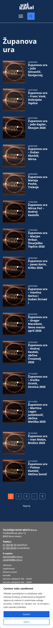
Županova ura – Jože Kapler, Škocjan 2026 (37, 124)
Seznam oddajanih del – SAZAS (17, 579)
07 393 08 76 (9, 545)
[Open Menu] (21, 16)
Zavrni (27, 621)
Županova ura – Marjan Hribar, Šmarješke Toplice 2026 (37, 239)
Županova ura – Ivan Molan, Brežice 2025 (37, 439)
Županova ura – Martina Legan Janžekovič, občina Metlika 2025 (37, 413)
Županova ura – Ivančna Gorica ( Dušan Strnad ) (37, 295)
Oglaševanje (9, 569)
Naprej (26, 505)
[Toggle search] (31, 16)
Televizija (7, 565)
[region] (26, 606)
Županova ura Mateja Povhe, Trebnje (37, 182)
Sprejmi (26, 614)
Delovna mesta (10, 572)
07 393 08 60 (9, 548)
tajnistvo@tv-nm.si (12, 556)
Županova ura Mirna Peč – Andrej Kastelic (37, 210)
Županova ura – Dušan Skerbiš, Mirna (37, 154)
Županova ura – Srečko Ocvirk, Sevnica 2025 (37, 382)
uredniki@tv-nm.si (12, 559)
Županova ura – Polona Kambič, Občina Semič (37, 469)
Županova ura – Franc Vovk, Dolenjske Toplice (37, 98)
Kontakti (7, 575)
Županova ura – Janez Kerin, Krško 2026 (37, 264)
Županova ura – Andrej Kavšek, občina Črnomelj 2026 (37, 353)
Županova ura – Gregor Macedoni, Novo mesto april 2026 (37, 323)
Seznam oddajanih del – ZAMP (17, 582)
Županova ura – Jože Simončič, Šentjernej (37, 70)
